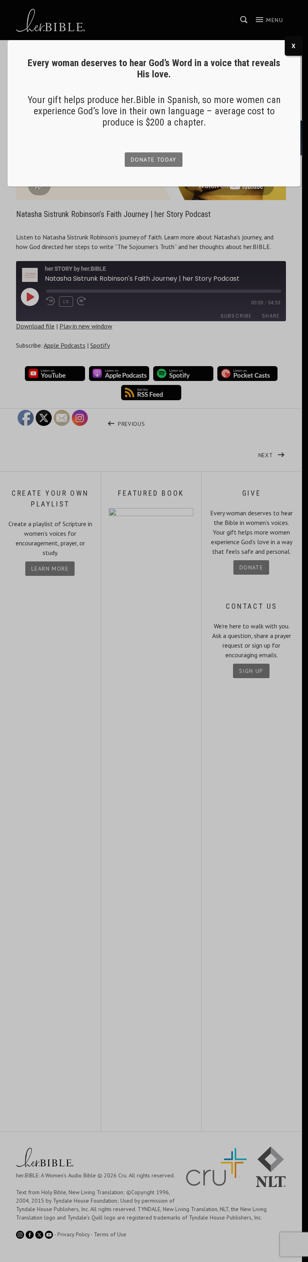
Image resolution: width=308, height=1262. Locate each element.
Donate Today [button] (153, 159)
